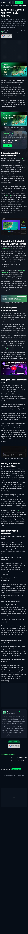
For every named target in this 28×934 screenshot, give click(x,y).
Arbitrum (8, 195)
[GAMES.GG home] (5, 2)
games (9, 348)
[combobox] (10, 2)
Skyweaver (14, 5)
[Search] (13, 2)
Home (2, 5)
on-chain (18, 510)
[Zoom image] (14, 119)
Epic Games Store (7, 249)
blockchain (21, 158)
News (7, 5)
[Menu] (2, 2)
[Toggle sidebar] (26, 2)
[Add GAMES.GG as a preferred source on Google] (6, 36)
